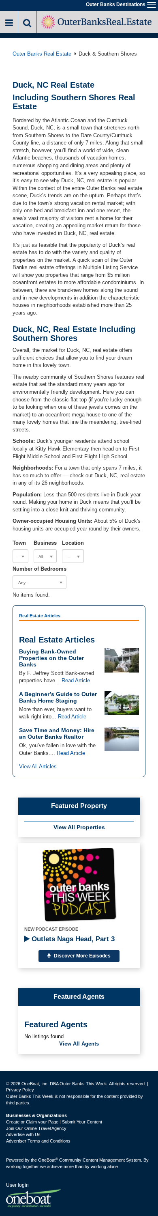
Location (73, 543)
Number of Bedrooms (39, 569)
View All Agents (79, 1044)
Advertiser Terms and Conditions (38, 1140)
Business (45, 543)
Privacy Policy (20, 1089)
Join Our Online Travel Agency (36, 1128)
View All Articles (38, 766)
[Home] (97, 21)
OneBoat (48, 1160)
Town (19, 543)
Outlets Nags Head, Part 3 (72, 939)
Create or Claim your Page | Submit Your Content (54, 1121)
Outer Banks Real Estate (42, 54)
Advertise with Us (23, 1134)
